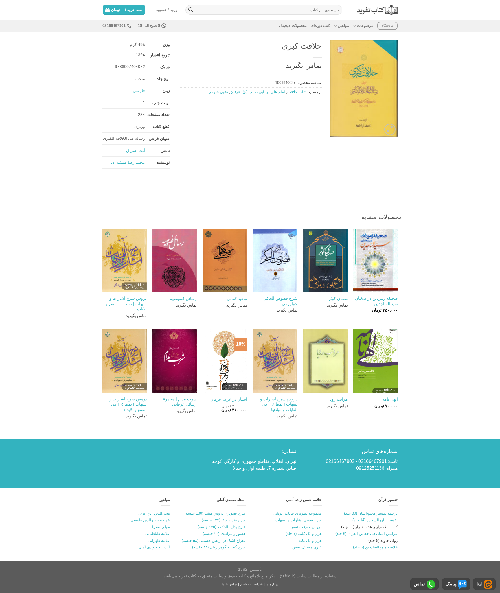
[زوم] (390, 129)
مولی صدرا (161, 527)
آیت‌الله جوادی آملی (154, 547)
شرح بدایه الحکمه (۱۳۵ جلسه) (222, 527)
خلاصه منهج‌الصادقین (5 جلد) (375, 547)
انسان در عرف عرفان (228, 399)
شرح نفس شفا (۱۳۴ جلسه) (224, 520)
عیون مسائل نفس (307, 547)
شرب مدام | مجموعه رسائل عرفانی (179, 402)
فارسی (139, 90)
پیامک (451, 583)
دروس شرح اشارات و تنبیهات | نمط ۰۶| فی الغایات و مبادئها (278, 404)
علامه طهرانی (159, 540)
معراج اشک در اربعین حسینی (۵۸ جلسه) (214, 540)
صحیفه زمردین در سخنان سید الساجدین (376, 301)
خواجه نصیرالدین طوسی (150, 520)
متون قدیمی (218, 92)
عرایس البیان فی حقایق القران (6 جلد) (366, 533)
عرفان (235, 92)
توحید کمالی (237, 298)
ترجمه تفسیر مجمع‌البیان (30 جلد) (371, 513)
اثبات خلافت (297, 92)
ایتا (479, 583)
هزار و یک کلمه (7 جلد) (304, 533)
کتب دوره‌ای (320, 25)
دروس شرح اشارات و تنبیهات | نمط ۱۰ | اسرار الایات (126, 303)
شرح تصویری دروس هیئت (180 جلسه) (215, 513)
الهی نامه (390, 399)
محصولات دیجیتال (292, 25)
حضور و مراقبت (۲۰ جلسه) (224, 533)
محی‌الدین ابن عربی (154, 513)
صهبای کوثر (338, 298)
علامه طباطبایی (157, 533)
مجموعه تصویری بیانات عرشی (297, 513)
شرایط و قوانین (251, 584)
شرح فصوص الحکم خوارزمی (280, 301)
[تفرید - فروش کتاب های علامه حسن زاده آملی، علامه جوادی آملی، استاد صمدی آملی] (377, 10)
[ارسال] (191, 10)
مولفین (343, 25)
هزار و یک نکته (310, 540)
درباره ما (272, 584)
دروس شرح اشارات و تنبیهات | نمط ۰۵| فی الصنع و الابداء (128, 404)
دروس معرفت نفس (306, 527)
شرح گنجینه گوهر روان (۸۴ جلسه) (219, 547)
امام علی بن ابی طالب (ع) (264, 92)
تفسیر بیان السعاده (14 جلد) (375, 520)
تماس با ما (229, 584)
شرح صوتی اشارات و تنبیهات (298, 520)
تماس (419, 583)
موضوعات (365, 25)
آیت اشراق (135, 150)
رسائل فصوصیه (183, 298)
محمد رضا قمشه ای (128, 162)
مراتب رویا (338, 399)
